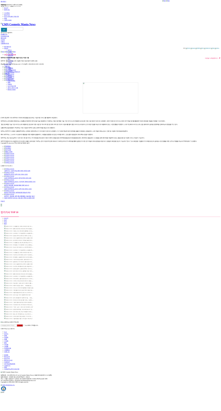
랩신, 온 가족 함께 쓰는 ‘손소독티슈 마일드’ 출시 (25, 314)
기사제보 (7, 13)
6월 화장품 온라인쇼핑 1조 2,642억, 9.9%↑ (23, 292)
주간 (5, 222)
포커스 (10, 50)
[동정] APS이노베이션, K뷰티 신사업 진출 (23, 235)
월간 (5, 223)
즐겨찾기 (3, 1)
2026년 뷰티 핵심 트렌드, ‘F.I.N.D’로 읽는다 (24, 316)
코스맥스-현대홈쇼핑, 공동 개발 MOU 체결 (23, 266)
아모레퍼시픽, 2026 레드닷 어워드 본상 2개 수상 (25, 304)
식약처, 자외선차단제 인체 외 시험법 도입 (23, 281)
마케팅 (6, 337)
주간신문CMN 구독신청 (11, 16)
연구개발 (10, 53)
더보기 (3, 201)
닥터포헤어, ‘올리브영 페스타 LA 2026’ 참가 (24, 278)
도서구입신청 (12, 86)
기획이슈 (7, 66)
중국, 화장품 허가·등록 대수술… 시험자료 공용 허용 (26, 297)
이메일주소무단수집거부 (11, 369)
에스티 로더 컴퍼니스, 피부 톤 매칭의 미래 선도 (25, 247)
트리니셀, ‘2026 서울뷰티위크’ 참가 (22, 295)
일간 (5, 220)
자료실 (10, 84)
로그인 (6, 8)
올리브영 (3, 38)
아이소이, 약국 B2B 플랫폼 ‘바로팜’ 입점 (23, 288)
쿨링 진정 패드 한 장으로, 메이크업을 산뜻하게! (25, 228)
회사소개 (7, 356)
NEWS (6, 48)
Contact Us (7, 365)
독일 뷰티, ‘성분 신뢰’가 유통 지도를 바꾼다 (24, 283)
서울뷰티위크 (5, 43)
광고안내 (7, 14)
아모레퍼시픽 (5, 36)
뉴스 (5, 332)
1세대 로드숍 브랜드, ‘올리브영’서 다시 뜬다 (24, 259)
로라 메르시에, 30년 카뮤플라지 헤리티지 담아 (24, 311)
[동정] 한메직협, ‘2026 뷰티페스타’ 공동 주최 (24, 309)
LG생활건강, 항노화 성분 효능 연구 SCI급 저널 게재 (26, 242)
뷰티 (9, 59)
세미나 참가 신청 (13, 88)
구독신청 (20, 325)
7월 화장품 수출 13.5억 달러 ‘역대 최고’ (23, 318)
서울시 (3, 41)
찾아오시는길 (8, 360)
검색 (4, 29)
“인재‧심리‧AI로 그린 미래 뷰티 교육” (23, 307)
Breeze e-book (12, 89)
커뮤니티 (7, 352)
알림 (5, 18)
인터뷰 (6, 344)
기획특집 (7, 350)
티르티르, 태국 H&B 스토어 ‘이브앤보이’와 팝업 (25, 254)
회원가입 (7, 9)
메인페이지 (7, 46)
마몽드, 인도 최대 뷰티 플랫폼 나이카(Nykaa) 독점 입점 (26, 231)
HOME (6, 355)
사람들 (10, 62)
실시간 (6, 218)
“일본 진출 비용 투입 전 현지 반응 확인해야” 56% (25, 302)
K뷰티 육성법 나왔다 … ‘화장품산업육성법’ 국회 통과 (26, 285)
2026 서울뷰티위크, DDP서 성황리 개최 (23, 238)
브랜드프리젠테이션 (14, 71)
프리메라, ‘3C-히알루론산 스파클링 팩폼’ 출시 (24, 233)
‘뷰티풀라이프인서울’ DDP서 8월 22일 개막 (24, 290)
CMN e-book (7, 20)
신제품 (6, 341)
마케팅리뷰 (7, 348)
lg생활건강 (4, 34)
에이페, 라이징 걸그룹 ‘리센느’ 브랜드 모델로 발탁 (25, 300)
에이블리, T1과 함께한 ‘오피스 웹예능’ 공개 (24, 245)
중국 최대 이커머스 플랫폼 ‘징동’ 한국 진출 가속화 (25, 271)
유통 (5, 339)
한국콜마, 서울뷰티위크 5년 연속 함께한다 (23, 257)
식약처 (3, 40)
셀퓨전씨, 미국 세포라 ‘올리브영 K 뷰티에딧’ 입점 (25, 261)
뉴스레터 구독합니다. (31, 325)
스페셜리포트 (12, 70)
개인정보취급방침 (9, 364)
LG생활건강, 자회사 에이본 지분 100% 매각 (24, 226)
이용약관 (7, 362)
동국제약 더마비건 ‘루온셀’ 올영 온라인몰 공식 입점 (26, 240)
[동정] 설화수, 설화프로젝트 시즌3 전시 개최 (24, 268)
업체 (5, 335)
